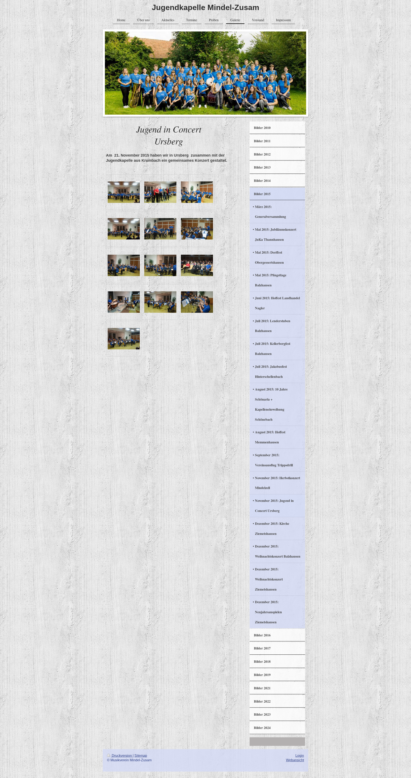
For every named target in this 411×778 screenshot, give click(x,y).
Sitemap (140, 755)
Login (299, 755)
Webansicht (295, 760)
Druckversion (122, 755)
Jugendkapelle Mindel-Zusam (205, 7)
